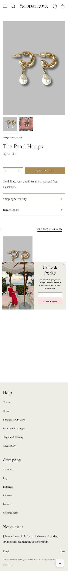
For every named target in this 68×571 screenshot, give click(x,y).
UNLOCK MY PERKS (50, 302)
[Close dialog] (63, 264)
